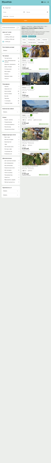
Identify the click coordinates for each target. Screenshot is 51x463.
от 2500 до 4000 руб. (9, 37)
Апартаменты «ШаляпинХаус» (30, 140)
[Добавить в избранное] (47, 46)
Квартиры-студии (12, 76)
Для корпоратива (12, 165)
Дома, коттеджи (12, 66)
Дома (39, 39)
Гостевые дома (12, 69)
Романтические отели (12, 167)
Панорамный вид (12, 175)
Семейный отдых (12, 103)
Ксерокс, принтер (12, 119)
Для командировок (12, 163)
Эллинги (12, 78)
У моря (24, 42)
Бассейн (12, 96)
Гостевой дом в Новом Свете (30, 113)
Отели (24, 39)
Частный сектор (12, 58)
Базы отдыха (12, 71)
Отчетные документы (12, 124)
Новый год (12, 177)
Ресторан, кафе (12, 149)
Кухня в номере (12, 93)
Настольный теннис (12, 146)
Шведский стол (12, 89)
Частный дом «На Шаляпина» (30, 166)
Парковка (12, 98)
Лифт (12, 144)
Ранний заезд (12, 126)
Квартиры (44, 39)
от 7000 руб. (7, 41)
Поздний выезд (12, 122)
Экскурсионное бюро (12, 129)
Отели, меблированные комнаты (12, 61)
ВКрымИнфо (7, 2)
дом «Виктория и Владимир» (30, 58)
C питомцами (12, 100)
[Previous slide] (24, 51)
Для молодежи (12, 170)
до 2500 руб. (8, 34)
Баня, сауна (12, 137)
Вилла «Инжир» (26, 85)
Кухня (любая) (12, 91)
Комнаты (12, 73)
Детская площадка (12, 139)
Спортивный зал (12, 151)
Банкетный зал (12, 142)
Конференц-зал (12, 153)
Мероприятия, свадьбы (12, 179)
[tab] (33, 56)
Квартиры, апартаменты (12, 64)
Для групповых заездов (12, 160)
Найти (25, 20)
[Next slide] (47, 51)
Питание (12, 86)
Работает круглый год (12, 182)
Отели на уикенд (12, 172)
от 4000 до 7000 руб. (9, 39)
